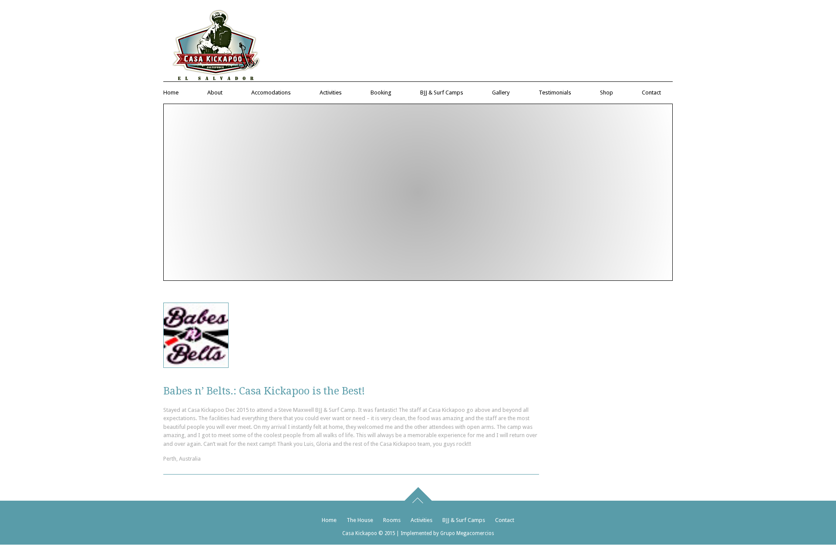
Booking (381, 92)
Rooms (392, 520)
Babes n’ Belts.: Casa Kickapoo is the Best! (264, 391)
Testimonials (555, 92)
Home (171, 92)
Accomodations (271, 92)
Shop (606, 92)
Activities (331, 92)
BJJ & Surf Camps (441, 92)
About (214, 92)
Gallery (501, 92)
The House (360, 520)
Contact (651, 92)
